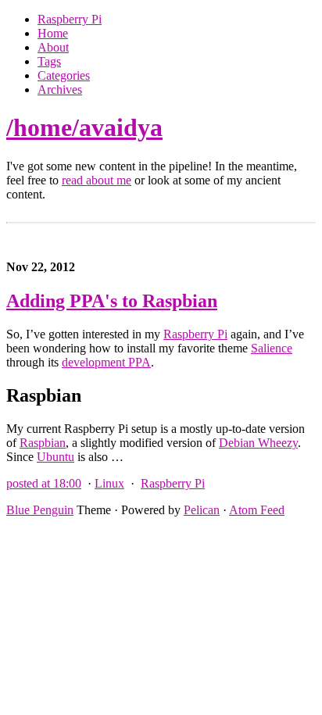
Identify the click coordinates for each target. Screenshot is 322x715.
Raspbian (43, 442)
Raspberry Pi (70, 19)
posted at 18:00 (43, 483)
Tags (49, 61)
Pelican (202, 510)
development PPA (106, 362)
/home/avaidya (84, 127)
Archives (60, 89)
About (53, 47)
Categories (64, 75)
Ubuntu (55, 456)
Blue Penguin (39, 510)
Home (53, 33)
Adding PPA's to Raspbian (111, 301)
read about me (96, 180)
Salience (271, 348)
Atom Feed (256, 510)
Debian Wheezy (258, 442)
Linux (109, 483)
